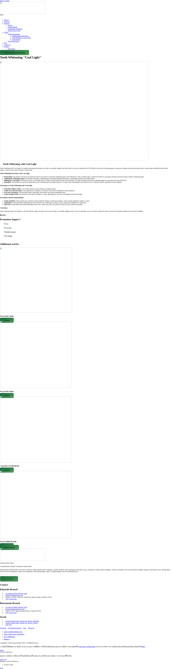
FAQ (5, 43)
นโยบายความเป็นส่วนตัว (87, 647)
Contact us (7, 45)
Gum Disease (16, 39)
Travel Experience (13, 41)
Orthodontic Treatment (15, 29)
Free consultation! (9, 578)
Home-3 (6, 20)
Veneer (10, 25)
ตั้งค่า (143, 647)
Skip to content (4, 1)
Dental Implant (12, 27)
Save (1, 668)
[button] (85, 16)
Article (6, 32)
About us (7, 22)
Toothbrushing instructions (20, 36)
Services (6, 23)
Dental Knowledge (14, 34)
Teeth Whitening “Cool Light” (21, 38)
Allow (2, 650)
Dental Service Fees (14, 30)
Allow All (3, 659)
